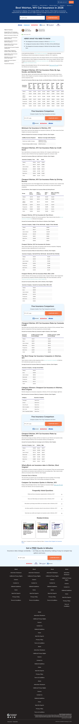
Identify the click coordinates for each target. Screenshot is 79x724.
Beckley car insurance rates (30, 62)
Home (24, 541)
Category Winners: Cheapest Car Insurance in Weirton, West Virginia (10, 51)
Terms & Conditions (16, 600)
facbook (8, 717)
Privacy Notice (15, 721)
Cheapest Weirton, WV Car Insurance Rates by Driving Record (10, 41)
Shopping (62, 5)
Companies (34, 5)
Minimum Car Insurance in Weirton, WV (11, 35)
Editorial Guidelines (16, 586)
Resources (69, 5)
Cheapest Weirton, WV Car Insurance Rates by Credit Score (10, 38)
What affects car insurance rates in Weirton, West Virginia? (10, 58)
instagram (12, 717)
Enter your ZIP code (53, 65)
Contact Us (16, 583)
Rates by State (43, 5)
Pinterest (14, 717)
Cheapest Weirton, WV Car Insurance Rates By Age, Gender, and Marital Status (11, 32)
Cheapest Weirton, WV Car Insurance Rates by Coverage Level (10, 54)
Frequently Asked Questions (9, 63)
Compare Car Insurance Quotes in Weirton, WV (10, 61)
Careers (16, 579)
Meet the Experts (16, 593)
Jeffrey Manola (28, 30)
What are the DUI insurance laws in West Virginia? (33, 279)
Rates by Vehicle (53, 5)
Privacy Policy (16, 597)
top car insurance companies (50, 360)
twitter (10, 717)
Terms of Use (57, 20)
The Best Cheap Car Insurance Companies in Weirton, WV (11, 48)
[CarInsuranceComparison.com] (13, 715)
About (16, 569)
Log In (71, 2)
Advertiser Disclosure (16, 572)
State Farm (52, 41)
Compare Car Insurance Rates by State (35, 541)
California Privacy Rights (16, 576)
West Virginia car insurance (40, 53)
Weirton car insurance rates (42, 61)
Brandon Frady (42, 30)
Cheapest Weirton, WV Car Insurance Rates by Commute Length (10, 45)
